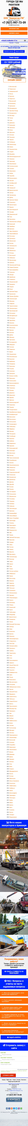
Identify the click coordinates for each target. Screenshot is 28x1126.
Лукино (11, 462)
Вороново (12, 378)
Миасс (11, 802)
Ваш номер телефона (6, 1057)
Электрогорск (13, 308)
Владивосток (13, 530)
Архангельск (12, 617)
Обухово (11, 337)
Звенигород (12, 260)
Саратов (11, 583)
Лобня (11, 173)
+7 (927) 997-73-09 (14, 22)
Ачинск (11, 752)
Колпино (11, 742)
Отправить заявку (8, 1075)
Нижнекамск (13, 749)
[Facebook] (9, 1108)
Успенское (12, 474)
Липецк (11, 626)
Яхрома (11, 330)
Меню (25, 40)
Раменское (12, 89)
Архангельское (13, 190)
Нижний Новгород (14, 537)
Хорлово (11, 438)
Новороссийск (13, 646)
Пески (11, 94)
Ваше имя (3, 1052)
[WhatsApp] (21, 1108)
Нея (10, 713)
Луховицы (12, 238)
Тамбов (11, 650)
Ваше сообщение (5, 1062)
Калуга (11, 600)
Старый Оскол (13, 701)
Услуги (14, 1079)
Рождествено (13, 409)
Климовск (12, 279)
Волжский (12, 740)
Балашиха (12, 125)
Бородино (12, 284)
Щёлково (12, 132)
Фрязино (11, 229)
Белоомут (12, 450)
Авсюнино (12, 417)
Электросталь (13, 149)
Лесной (11, 180)
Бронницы (12, 219)
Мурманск (12, 694)
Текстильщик (13, 508)
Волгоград (12, 578)
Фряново (11, 511)
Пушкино (12, 137)
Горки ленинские (14, 458)
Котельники (12, 380)
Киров (11, 576)
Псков (11, 677)
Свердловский (13, 91)
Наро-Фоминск (13, 231)
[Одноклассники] (12, 1108)
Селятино (12, 371)
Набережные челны (15, 687)
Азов (10, 766)
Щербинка (12, 277)
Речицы (11, 253)
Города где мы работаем (14, 1081)
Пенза (11, 622)
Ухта (10, 764)
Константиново (13, 325)
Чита (10, 655)
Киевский (12, 224)
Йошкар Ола (12, 708)
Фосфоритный (13, 414)
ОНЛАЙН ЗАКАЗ (14, 80)
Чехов (11, 118)
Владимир (12, 614)
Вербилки (12, 361)
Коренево (12, 405)
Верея (11, 352)
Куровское (12, 294)
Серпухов (12, 127)
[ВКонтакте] (7, 1108)
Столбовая (12, 436)
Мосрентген (12, 496)
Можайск (12, 154)
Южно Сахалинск (14, 781)
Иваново (11, 636)
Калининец (12, 103)
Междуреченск (13, 771)
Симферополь (13, 672)
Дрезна (11, 482)
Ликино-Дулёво (13, 296)
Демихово (12, 479)
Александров (13, 793)
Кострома (12, 684)
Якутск (11, 812)
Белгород (12, 602)
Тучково (11, 347)
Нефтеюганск (13, 720)
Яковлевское (13, 356)
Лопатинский (13, 298)
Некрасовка (12, 354)
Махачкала (12, 778)
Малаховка (12, 250)
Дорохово (12, 395)
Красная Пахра (13, 291)
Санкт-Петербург (14, 518)
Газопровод (12, 195)
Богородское (13, 342)
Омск (10, 544)
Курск (11, 609)
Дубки (11, 335)
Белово (11, 761)
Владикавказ (13, 817)
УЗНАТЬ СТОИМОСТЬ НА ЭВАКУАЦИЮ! (14, 972)
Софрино (11, 303)
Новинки (11, 159)
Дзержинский (13, 214)
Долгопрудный (13, 209)
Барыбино (12, 320)
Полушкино (12, 494)
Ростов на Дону (13, 571)
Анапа (11, 723)
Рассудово (12, 433)
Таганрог (11, 814)
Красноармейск (13, 270)
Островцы (12, 385)
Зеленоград (12, 144)
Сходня (11, 151)
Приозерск (12, 795)
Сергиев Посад (13, 110)
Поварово (12, 364)
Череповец (12, 653)
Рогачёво (12, 499)
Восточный (12, 255)
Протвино (12, 339)
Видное (11, 207)
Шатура (11, 274)
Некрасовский (13, 282)
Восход (11, 455)
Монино (11, 431)
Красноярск (12, 525)
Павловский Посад (14, 265)
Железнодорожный (14, 156)
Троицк (11, 192)
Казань (11, 549)
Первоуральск (13, 735)
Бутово (11, 243)
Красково (12, 366)
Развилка (12, 470)
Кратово (11, 96)
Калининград (13, 556)
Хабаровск (12, 573)
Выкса (11, 773)
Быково (11, 332)
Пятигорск (12, 798)
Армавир (11, 754)
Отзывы (19, 1079)
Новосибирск (13, 515)
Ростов (11, 547)
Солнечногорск (13, 166)
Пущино (11, 407)
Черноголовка (13, 306)
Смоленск (12, 648)
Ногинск (11, 135)
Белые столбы (13, 376)
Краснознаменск (14, 383)
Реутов (11, 185)
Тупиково (12, 272)
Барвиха (11, 446)
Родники (11, 501)
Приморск (12, 711)
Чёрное (11, 139)
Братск (11, 805)
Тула (10, 566)
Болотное (12, 631)
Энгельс (11, 732)
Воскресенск (13, 113)
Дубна (11, 197)
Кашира (11, 212)
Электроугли (13, 245)
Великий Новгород (14, 624)
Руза (10, 217)
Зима (10, 629)
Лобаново (12, 257)
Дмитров (11, 122)
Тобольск (12, 699)
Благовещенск (13, 660)
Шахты (11, 703)
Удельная (12, 161)
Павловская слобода (15, 221)
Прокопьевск (13, 706)
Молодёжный (13, 315)
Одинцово (12, 106)
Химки (11, 147)
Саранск (11, 663)
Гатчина (11, 725)
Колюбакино (13, 460)
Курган (11, 689)
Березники (12, 747)
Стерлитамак (13, 737)
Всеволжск (12, 679)
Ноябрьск (12, 788)
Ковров (11, 769)
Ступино (11, 168)
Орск (10, 807)
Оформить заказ (14, 33)
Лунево (11, 489)
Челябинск (12, 527)
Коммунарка (12, 424)
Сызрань (11, 810)
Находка (11, 759)
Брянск (11, 634)
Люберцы (12, 142)
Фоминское (12, 477)
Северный (12, 188)
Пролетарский (13, 311)
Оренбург (12, 585)
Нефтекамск (12, 785)
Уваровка (12, 349)
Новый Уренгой (13, 665)
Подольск (12, 98)
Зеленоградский (14, 402)
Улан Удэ (11, 643)
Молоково (12, 327)
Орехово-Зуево (13, 200)
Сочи (10, 658)
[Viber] (19, 1108)
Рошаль (11, 368)
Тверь (11, 561)
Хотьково (12, 236)
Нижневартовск (13, 638)
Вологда (11, 559)
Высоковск (12, 419)
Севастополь (13, 696)
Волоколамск (13, 178)
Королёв (11, 176)
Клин (10, 120)
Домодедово (13, 108)
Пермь (11, 535)
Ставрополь (12, 641)
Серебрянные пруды (15, 412)
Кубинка (11, 262)
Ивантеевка (12, 163)
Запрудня (12, 344)
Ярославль (12, 554)
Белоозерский (13, 448)
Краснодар (12, 520)
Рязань (11, 605)
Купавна (11, 248)
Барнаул (11, 595)
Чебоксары (12, 612)
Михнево (11, 301)
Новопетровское (14, 465)
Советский (12, 607)
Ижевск (11, 581)
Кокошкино (12, 421)
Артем (11, 757)
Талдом (11, 286)
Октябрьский (13, 183)
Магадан (11, 730)
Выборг (11, 718)
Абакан (11, 716)
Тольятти (11, 670)
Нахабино (12, 226)
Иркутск (11, 552)
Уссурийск (12, 744)
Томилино (12, 388)
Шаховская (12, 241)
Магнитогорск (13, 682)
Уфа (10, 532)
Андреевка (12, 443)
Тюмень (11, 523)
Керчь (11, 790)
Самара (11, 542)
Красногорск (13, 204)
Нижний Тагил (13, 691)
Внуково (11, 323)
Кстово (11, 776)
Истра (11, 130)
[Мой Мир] (14, 1108)
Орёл (10, 675)
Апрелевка (12, 171)
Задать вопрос (20, 51)
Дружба (11, 484)
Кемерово (12, 619)
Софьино (11, 506)
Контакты (23, 1079)
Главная (4, 1079)
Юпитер (11, 390)
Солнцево (12, 318)
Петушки (11, 588)
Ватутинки (12, 453)
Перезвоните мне (14, 28)
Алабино (11, 441)
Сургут (11, 564)
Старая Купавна (13, 267)
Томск (11, 568)
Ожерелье (12, 467)
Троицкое (12, 373)
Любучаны (12, 426)
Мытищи (11, 115)
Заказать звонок (9, 51)
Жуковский (12, 101)
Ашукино (11, 359)
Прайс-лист (9, 1079)
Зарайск (11, 397)
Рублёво (11, 503)
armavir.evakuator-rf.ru (9, 40)
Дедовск (11, 392)
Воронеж (11, 540)
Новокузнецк (13, 593)
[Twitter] (16, 1108)
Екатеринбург (13, 513)
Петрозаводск (13, 597)
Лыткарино (12, 491)
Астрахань (12, 667)
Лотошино (12, 313)
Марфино (12, 429)
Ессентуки (12, 783)
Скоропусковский (14, 472)
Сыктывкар (12, 728)
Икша (11, 289)
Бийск (11, 800)
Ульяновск (12, 590)
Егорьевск (12, 202)
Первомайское (13, 233)
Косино (11, 487)
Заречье (11, 400)
